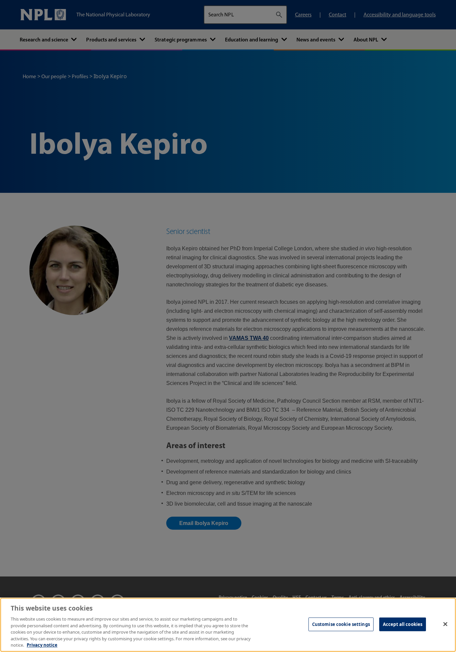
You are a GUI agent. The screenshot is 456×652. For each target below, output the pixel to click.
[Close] (445, 624)
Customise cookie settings (341, 624)
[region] (228, 625)
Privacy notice (42, 645)
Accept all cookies (402, 624)
